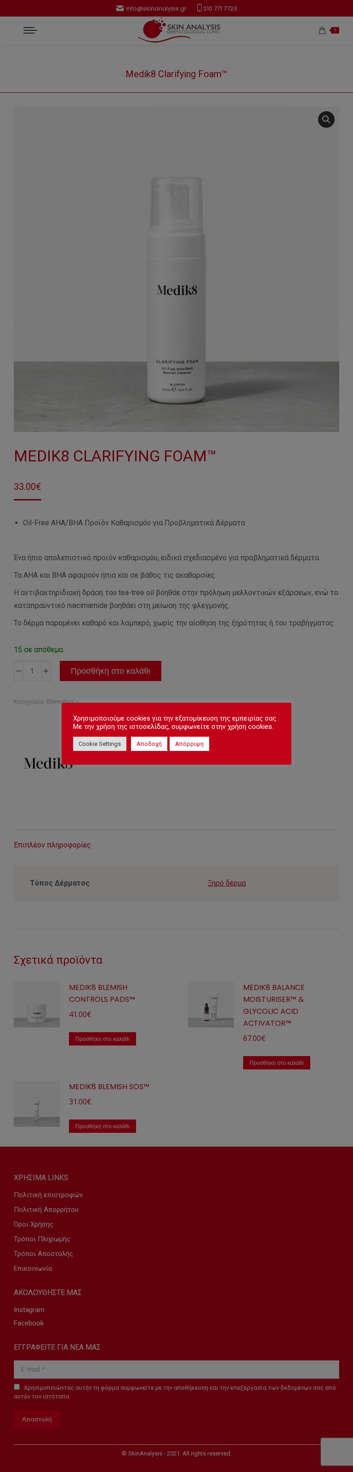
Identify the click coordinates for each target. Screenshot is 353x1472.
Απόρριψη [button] (189, 743)
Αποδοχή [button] (149, 743)
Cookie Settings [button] (100, 743)
